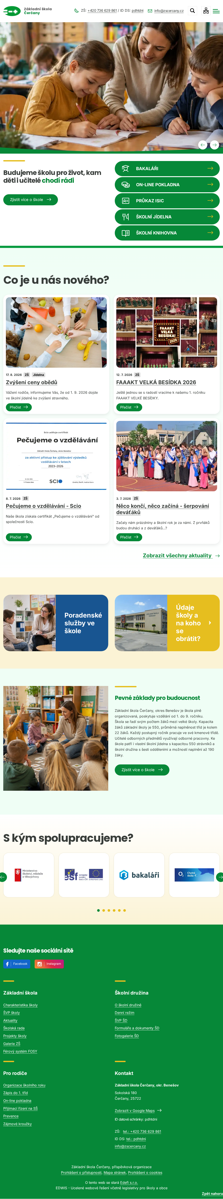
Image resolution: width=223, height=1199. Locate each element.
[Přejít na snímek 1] (98, 910)
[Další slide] (214, 144)
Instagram (54, 963)
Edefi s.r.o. (129, 1182)
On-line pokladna (17, 1100)
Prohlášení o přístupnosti (81, 1172)
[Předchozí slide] (202, 144)
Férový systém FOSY (20, 1051)
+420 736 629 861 (102, 10)
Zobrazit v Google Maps (135, 1110)
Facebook (20, 963)
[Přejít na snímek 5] (119, 910)
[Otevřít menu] (216, 11)
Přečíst (15, 407)
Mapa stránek (115, 1172)
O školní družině (128, 1005)
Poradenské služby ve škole (83, 623)
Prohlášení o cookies (145, 1172)
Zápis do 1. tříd (15, 1093)
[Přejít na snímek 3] (109, 910)
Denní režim (124, 1012)
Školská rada (14, 1028)
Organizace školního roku (24, 1085)
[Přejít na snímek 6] (124, 910)
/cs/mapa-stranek (206, 10)
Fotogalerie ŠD (127, 1036)
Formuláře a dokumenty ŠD (137, 1028)
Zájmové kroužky (17, 1124)
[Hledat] (192, 10)
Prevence (11, 1116)
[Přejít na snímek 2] (103, 910)
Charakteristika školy (20, 1005)
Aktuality (10, 1020)
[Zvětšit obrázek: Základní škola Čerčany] (55, 738)
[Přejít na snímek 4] (114, 910)
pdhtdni (138, 10)
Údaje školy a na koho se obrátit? (188, 623)
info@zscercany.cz (169, 10)
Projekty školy (15, 1036)
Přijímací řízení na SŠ (20, 1108)
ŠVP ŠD (121, 1020)
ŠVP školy (11, 1012)
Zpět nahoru (212, 1193)
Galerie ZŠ (11, 1043)
